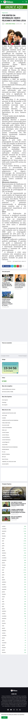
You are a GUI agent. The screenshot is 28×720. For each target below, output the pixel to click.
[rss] (20, 710)
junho (14, 545)
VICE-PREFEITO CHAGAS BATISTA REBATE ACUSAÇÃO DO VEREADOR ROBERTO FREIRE (18, 504)
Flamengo (4, 402)
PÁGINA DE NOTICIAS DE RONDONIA (10, 447)
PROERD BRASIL (5, 449)
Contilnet (4, 417)
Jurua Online (4, 444)
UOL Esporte (4, 404)
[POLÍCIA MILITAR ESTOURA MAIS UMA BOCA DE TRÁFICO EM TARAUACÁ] (7, 278)
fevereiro (14, 536)
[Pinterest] (18, 266)
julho (14, 548)
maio (14, 543)
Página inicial (5, 12)
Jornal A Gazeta (5, 432)
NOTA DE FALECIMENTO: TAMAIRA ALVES (16, 517)
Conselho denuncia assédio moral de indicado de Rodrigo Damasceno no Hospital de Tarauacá (7, 302)
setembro (14, 553)
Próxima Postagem (23, 355)
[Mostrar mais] (23, 266)
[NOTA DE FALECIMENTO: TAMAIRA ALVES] (6, 518)
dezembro (14, 531)
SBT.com (4, 456)
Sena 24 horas (5, 459)
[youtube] (11, 710)
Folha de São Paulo (6, 422)
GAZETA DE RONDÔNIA (7, 427)
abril (14, 540)
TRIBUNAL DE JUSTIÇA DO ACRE (9, 461)
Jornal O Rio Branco (6, 439)
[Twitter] (12, 266)
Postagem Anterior (5, 355)
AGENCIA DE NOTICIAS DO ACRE (9, 413)
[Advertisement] (14, 325)
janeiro (14, 533)
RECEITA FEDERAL (6, 454)
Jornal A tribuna (5, 434)
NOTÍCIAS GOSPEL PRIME (7, 391)
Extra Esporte (5, 400)
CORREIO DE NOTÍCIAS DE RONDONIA (10, 420)
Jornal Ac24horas (6, 437)
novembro (14, 528)
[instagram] (14, 710)
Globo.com (4, 430)
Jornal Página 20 (5, 442)
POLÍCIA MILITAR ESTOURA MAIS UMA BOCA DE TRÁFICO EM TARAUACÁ (7, 285)
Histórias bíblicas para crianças (8, 389)
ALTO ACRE (4, 415)
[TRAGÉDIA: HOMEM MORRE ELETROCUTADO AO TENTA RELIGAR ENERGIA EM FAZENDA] (6, 511)
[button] (1, 2)
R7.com (3, 451)
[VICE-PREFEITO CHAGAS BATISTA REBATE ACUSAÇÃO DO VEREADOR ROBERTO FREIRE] (6, 504)
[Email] (20, 266)
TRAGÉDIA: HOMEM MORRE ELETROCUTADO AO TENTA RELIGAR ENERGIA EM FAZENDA (18, 511)
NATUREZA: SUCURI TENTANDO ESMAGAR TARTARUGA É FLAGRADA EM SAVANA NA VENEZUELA (12, 494)
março (14, 538)
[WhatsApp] (15, 266)
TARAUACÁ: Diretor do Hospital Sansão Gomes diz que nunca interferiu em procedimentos (20, 285)
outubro (14, 526)
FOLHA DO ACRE (5, 425)
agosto (14, 550)
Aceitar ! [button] (4, 717)
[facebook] (8, 710)
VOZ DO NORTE (5, 464)
